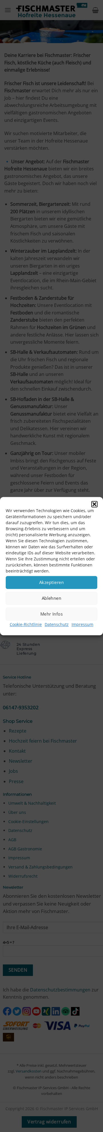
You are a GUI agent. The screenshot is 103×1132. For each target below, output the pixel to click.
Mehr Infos (51, 614)
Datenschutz (57, 624)
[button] (94, 504)
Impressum (82, 624)
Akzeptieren (51, 582)
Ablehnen (52, 598)
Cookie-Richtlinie (26, 624)
